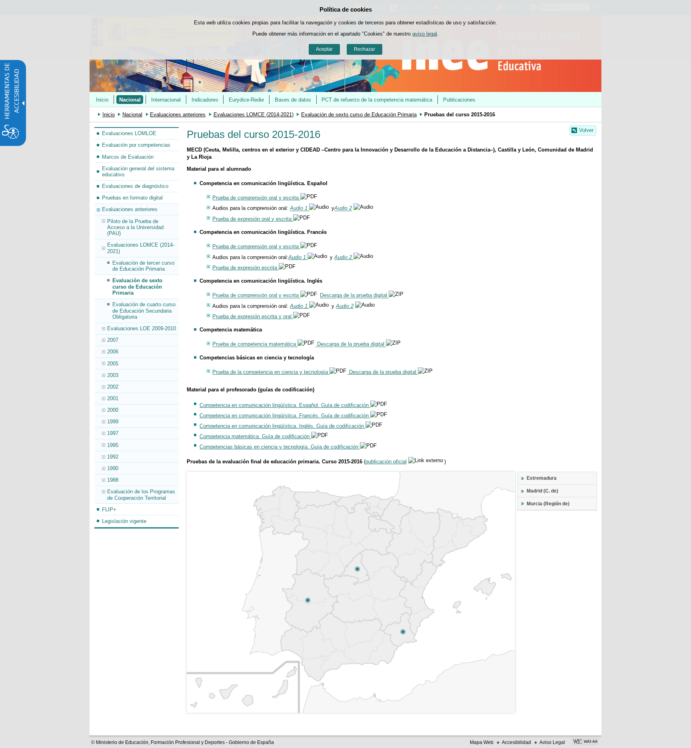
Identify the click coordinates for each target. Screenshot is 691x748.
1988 (112, 480)
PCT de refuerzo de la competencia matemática (377, 100)
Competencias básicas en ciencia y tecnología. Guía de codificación (280, 447)
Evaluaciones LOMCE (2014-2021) (254, 115)
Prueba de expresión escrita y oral (252, 316)
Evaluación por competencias (136, 145)
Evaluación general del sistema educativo (138, 172)
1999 (112, 422)
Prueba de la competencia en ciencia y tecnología (271, 372)
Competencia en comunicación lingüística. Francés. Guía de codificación (285, 416)
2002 (112, 387)
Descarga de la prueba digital (354, 296)
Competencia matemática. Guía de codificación (255, 436)
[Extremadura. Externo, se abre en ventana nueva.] (307, 600)
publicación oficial (386, 462)
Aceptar (324, 49)
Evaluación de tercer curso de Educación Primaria (143, 266)
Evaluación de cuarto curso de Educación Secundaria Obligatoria (144, 310)
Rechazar (364, 49)
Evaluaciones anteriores (178, 115)
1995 (112, 445)
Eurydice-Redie (246, 100)
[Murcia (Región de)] (402, 631)
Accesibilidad (516, 742)
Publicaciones (459, 100)
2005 (112, 364)
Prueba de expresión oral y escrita (252, 219)
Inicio (102, 100)
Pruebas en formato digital (132, 198)
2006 (112, 352)
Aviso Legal (552, 742)
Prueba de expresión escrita (245, 268)
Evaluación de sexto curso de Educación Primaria (359, 115)
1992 (112, 457)
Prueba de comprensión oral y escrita (256, 198)
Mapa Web (481, 742)
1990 (112, 468)
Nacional (130, 100)
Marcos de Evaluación (128, 157)
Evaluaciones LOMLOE (129, 133)
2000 (112, 410)
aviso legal (424, 34)
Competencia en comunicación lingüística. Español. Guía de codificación (285, 405)
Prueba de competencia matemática (255, 344)
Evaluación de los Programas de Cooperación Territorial (141, 495)
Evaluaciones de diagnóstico (135, 186)
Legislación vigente (124, 521)
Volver (586, 130)
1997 (112, 433)
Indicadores (205, 100)
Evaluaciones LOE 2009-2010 (141, 328)
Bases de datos (293, 100)
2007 (112, 340)
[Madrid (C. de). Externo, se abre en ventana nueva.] (357, 569)
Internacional (166, 100)
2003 (112, 375)
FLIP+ (109, 510)
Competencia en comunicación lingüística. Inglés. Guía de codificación (282, 426)
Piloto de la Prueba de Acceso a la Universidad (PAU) (135, 227)
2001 (112, 398)
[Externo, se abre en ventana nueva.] (585, 742)
